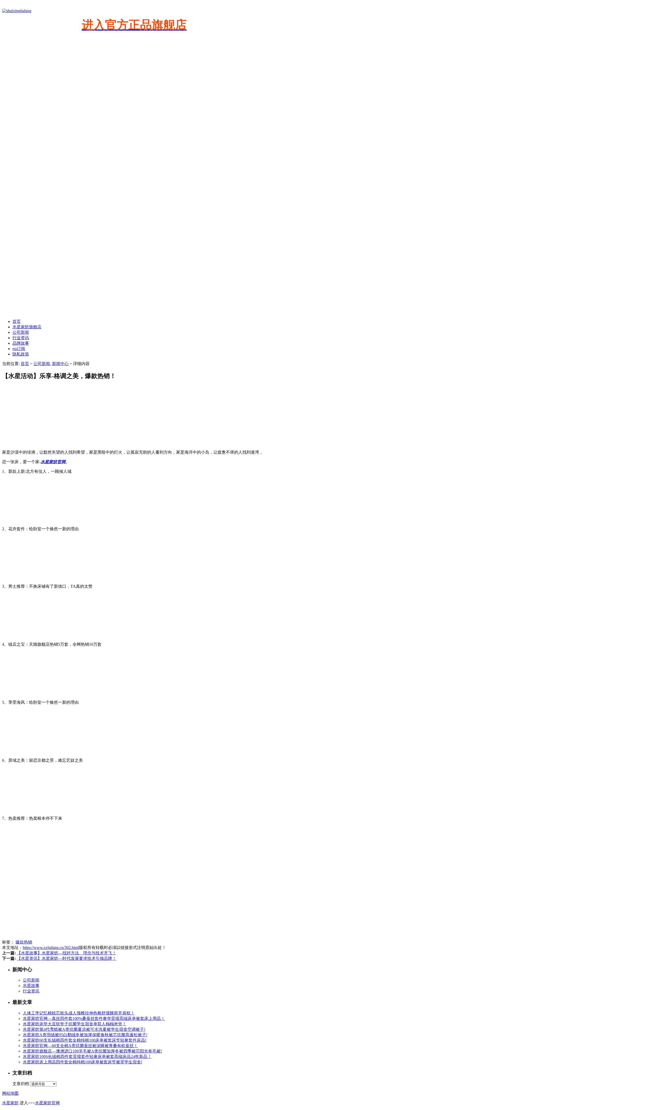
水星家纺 (10, 1103)
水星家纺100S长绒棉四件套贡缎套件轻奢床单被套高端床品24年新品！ (87, 1056)
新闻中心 (60, 363)
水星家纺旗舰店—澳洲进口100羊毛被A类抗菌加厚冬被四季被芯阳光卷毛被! (92, 1051)
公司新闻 (20, 332)
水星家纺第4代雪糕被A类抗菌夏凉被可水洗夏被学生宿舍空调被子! (84, 1029)
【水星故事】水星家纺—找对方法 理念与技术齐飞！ (66, 953)
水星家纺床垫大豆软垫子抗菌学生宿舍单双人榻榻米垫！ (74, 1024)
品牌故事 (20, 343)
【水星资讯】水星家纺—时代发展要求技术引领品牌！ (66, 958)
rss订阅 (18, 348)
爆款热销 (24, 942)
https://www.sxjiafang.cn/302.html (51, 947)
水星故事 (31, 985)
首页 (16, 321)
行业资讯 (20, 338)
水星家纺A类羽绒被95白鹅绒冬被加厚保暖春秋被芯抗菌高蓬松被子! (85, 1035)
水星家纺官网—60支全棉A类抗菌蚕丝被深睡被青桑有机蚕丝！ (80, 1045)
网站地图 (10, 1093)
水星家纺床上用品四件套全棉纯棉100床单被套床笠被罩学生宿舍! (82, 1062)
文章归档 (20, 1084)
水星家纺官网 (47, 1103)
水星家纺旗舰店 (26, 327)
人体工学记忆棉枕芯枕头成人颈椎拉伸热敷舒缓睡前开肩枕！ (79, 1013)
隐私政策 (20, 354)
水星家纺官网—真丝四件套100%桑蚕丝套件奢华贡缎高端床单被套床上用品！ (94, 1018)
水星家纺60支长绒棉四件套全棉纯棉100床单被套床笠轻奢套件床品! (84, 1040)
